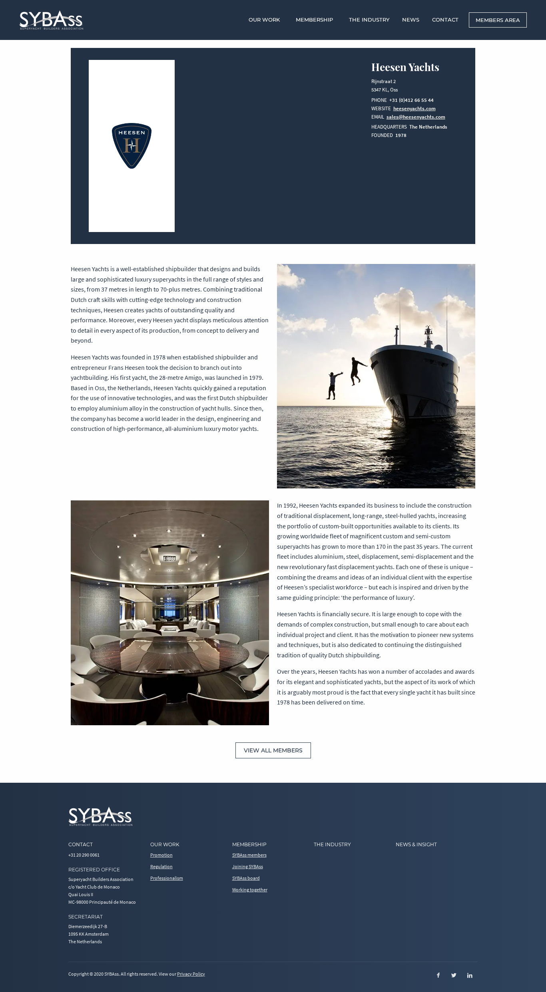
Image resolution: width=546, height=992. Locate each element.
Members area (498, 20)
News (410, 19)
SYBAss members (249, 855)
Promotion (161, 855)
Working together (249, 890)
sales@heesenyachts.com (416, 116)
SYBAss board (246, 878)
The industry (332, 844)
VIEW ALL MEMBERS (273, 750)
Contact (445, 19)
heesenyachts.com (414, 108)
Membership (314, 19)
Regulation (161, 866)
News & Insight (416, 844)
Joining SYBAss (247, 866)
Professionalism (166, 878)
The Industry (369, 19)
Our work (264, 19)
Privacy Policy (191, 974)
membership (249, 844)
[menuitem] (265, 19)
